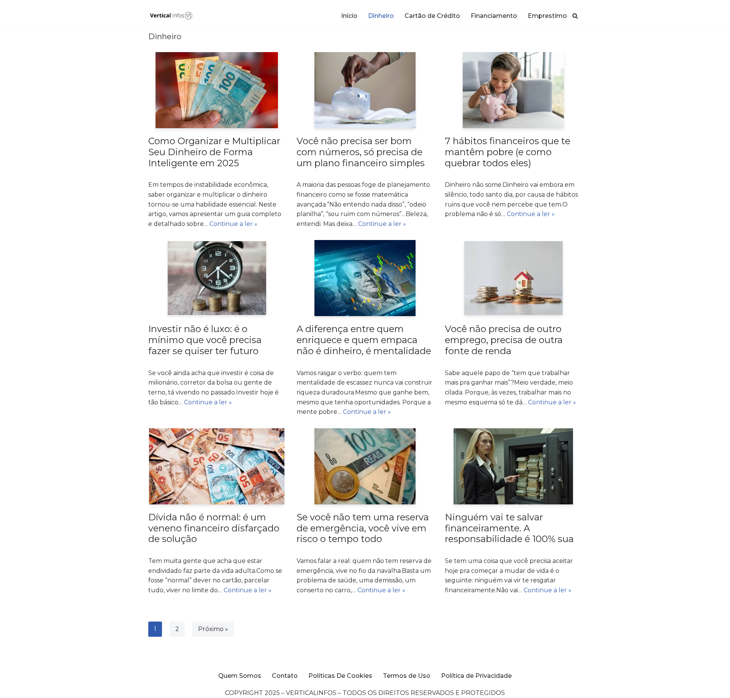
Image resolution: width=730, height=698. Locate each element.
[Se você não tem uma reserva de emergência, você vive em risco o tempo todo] (365, 466)
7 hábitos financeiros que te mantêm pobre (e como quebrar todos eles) (507, 152)
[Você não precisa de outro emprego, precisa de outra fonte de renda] (513, 278)
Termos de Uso (406, 675)
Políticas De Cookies (340, 675)
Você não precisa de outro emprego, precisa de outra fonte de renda (504, 339)
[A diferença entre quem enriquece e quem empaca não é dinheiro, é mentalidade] (365, 278)
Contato (285, 675)
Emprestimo (547, 15)
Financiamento (494, 15)
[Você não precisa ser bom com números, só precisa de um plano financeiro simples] (365, 90)
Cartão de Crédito (432, 15)
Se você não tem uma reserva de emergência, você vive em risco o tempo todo (363, 528)
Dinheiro (381, 15)
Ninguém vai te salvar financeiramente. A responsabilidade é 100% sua (509, 528)
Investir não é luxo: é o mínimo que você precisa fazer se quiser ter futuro (205, 339)
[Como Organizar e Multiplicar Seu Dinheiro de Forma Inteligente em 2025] (217, 90)
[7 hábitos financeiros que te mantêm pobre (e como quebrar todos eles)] (513, 90)
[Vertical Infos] (171, 15)
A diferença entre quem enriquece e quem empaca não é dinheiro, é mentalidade (364, 339)
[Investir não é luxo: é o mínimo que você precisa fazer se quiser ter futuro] (217, 278)
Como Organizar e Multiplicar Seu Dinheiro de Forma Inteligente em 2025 (214, 152)
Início (349, 15)
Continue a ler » (233, 223)
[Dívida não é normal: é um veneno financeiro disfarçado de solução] (216, 466)
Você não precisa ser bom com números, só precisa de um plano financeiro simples (361, 152)
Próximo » (213, 629)
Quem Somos (239, 675)
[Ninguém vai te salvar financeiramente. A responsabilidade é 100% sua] (513, 466)
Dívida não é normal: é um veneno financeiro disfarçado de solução (213, 528)
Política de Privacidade (476, 675)
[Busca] (575, 16)
